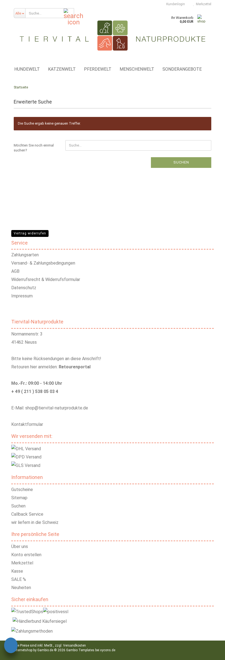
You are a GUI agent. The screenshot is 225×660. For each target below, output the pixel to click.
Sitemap (19, 497)
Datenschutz (23, 287)
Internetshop (23, 650)
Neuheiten (21, 587)
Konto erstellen (26, 554)
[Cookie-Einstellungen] (10, 646)
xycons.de (107, 650)
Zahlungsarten (25, 254)
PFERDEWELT (97, 69)
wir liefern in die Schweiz (34, 522)
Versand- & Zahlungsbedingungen (43, 263)
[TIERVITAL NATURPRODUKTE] (112, 35)
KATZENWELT (62, 69)
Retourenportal (75, 366)
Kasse (17, 571)
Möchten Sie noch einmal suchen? (34, 148)
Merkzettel (202, 4)
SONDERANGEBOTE (182, 69)
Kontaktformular (27, 424)
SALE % (18, 579)
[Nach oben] (214, 651)
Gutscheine (22, 489)
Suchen (181, 162)
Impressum (22, 296)
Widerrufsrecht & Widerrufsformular (45, 279)
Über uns (19, 546)
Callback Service (27, 514)
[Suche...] (69, 13)
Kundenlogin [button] (175, 4)
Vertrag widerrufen (30, 233)
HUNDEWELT (27, 69)
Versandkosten (74, 645)
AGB (15, 271)
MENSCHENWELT (137, 69)
